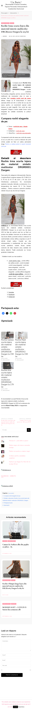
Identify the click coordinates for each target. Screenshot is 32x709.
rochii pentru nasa (14, 261)
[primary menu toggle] (2, 5)
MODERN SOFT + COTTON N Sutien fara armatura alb (14, 608)
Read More (21, 707)
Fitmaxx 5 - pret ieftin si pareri (18, 441)
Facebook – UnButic (8, 476)
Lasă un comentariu (20, 36)
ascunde (11, 493)
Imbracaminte (5, 23)
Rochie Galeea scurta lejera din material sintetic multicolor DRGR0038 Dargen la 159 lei (7, 348)
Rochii (12, 23)
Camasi (5, 541)
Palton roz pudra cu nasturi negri (19, 451)
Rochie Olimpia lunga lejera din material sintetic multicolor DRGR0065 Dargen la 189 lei (14, 586)
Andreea (5, 36)
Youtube (11, 292)
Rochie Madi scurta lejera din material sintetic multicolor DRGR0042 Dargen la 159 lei (21, 348)
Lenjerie (14, 603)
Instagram (11, 297)
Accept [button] (15, 707)
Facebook (11, 294)
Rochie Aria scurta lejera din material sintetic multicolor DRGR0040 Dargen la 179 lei (7, 378)
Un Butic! (16, 2)
